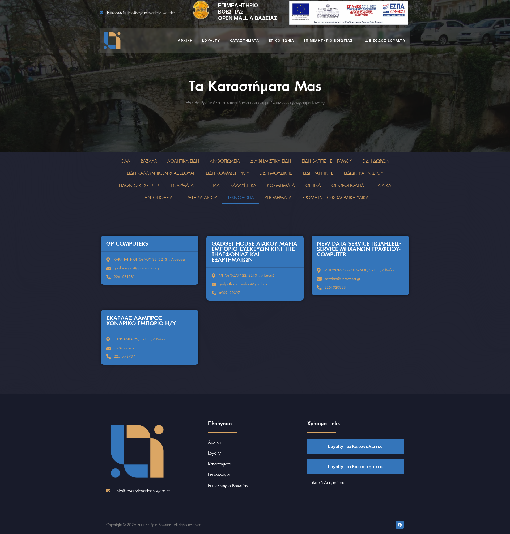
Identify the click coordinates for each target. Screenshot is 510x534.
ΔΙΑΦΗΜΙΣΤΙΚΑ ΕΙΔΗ (270, 161)
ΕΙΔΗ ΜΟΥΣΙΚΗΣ (276, 173)
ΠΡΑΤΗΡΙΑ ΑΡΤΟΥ (200, 197)
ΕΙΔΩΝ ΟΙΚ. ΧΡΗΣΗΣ (139, 185)
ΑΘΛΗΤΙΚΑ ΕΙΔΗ (183, 161)
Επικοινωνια (281, 40)
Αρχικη (185, 40)
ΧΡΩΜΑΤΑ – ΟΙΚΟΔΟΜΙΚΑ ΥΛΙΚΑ (335, 197)
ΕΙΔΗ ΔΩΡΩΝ (376, 161)
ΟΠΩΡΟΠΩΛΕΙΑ (348, 185)
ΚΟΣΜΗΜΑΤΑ (281, 185)
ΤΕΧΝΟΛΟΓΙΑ (241, 197)
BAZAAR (149, 161)
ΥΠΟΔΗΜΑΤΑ (278, 197)
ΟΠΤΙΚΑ (313, 185)
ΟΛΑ (125, 161)
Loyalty (211, 40)
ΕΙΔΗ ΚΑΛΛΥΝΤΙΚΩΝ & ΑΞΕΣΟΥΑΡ (161, 173)
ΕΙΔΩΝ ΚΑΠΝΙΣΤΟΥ (363, 173)
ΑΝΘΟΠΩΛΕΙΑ (225, 161)
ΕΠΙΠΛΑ (212, 185)
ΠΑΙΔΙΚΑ (383, 185)
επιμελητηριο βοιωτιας (328, 40)
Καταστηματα (244, 40)
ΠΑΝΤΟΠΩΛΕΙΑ (157, 197)
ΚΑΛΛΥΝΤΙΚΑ (243, 185)
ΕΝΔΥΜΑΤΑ (182, 185)
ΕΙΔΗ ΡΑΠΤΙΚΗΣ (318, 173)
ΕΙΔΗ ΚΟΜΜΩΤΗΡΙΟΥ (227, 173)
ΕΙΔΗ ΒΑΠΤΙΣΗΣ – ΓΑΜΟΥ (327, 161)
